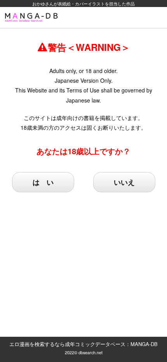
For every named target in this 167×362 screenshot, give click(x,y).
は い (43, 182)
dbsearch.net (90, 352)
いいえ (124, 182)
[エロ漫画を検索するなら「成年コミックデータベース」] (32, 17)
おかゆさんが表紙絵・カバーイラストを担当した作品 (83, 3)
